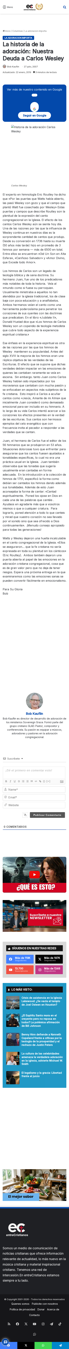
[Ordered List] (23, 781)
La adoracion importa (36, 31)
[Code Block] (36, 781)
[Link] (40, 781)
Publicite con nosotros (45, 1303)
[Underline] (14, 781)
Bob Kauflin (13, 66)
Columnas (17, 31)
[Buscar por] (64, 8)
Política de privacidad (22, 1309)
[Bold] (6, 781)
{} (44, 781)
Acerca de (53, 1309)
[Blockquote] (31, 781)
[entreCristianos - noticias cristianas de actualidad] (34, 6)
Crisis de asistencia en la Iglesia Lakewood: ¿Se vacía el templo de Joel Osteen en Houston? (42, 1001)
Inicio (8, 31)
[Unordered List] (27, 781)
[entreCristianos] (17, 1243)
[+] (48, 781)
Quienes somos (20, 1303)
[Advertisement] (34, 21)
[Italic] (10, 781)
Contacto (34, 1315)
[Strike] (19, 781)
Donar (41, 1309)
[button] (34, 875)
